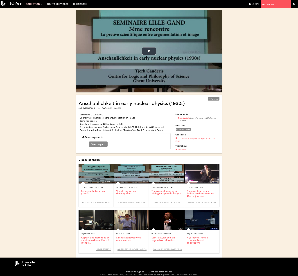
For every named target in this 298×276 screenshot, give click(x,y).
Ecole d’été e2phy (103, 249)
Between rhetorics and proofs (93, 192)
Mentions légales (135, 271)
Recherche (181, 149)
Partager (214, 98)
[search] (294, 4)
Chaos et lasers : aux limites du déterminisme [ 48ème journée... (201, 193)
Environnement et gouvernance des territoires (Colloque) (167, 249)
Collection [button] (33, 3)
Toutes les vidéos (57, 3)
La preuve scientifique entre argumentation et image (195, 139)
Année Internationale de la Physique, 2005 (132, 249)
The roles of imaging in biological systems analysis (166, 192)
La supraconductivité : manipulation (128, 239)
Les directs (80, 3)
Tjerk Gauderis (184, 118)
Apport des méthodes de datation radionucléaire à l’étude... (95, 240)
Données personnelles (160, 271)
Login (255, 3)
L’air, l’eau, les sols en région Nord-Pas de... (163, 239)
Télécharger (97, 144)
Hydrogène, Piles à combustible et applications (197, 240)
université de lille (183, 129)
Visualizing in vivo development (126, 192)
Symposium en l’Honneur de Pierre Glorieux (202, 202)
